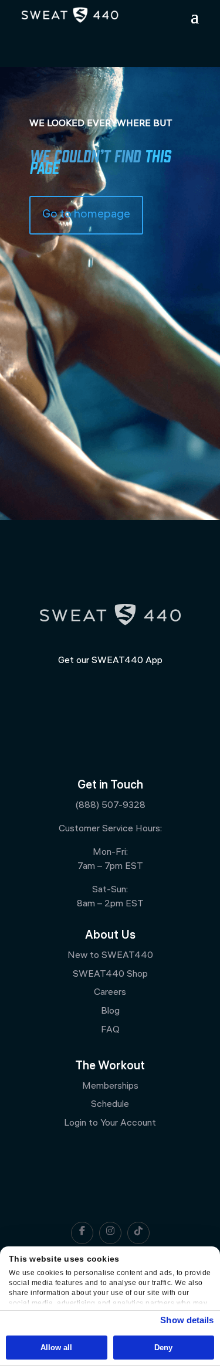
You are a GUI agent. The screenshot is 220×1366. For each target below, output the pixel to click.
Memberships (110, 1087)
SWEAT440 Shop (110, 975)
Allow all (56, 1347)
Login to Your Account (110, 1124)
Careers (110, 993)
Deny (163, 1347)
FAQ (110, 1030)
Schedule (110, 1105)
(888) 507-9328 (110, 806)
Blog (110, 1012)
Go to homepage (86, 215)
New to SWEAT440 (110, 956)
